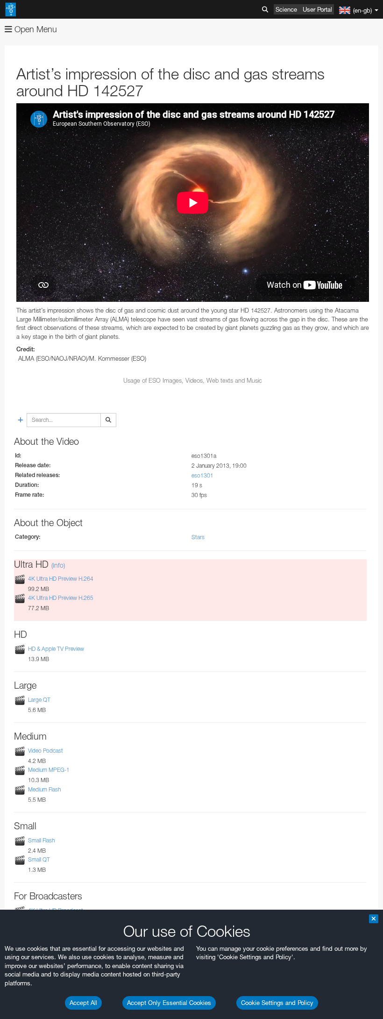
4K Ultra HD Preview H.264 (60, 578)
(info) (58, 565)
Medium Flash (44, 789)
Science (286, 9)
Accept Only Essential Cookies (169, 1002)
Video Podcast (45, 750)
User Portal (317, 9)
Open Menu (34, 29)
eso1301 (202, 475)
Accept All (83, 1002)
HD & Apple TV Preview (56, 648)
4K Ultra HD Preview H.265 (60, 597)
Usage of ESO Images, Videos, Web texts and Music (192, 380)
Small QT (39, 859)
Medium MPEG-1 (49, 770)
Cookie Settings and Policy (277, 1002)
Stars (198, 537)
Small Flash (41, 840)
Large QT (39, 699)
